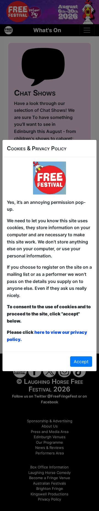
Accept (81, 361)
